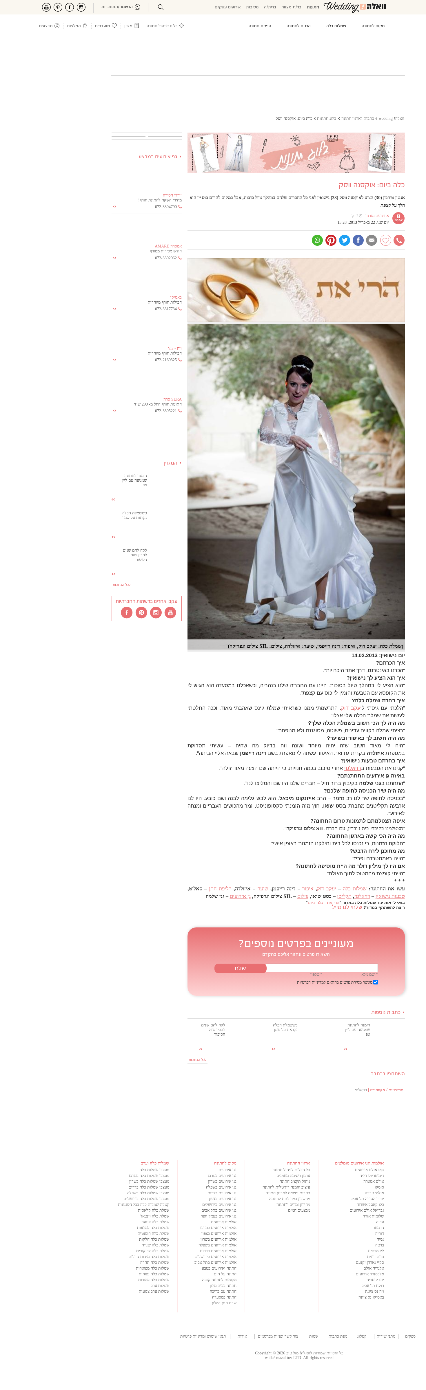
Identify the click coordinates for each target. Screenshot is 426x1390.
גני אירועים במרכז (222, 1175)
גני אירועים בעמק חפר (218, 1216)
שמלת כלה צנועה (155, 1222)
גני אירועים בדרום (221, 1193)
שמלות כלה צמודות (153, 1280)
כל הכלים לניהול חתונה (291, 1170)
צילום (302, 896)
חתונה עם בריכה (223, 1291)
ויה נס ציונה (374, 1291)
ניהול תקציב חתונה (295, 1181)
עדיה (380, 1222)
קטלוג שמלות (361, 1336)
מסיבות (252, 7)
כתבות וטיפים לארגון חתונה (288, 1193)
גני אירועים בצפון (222, 1199)
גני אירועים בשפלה (221, 1187)
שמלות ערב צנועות (154, 1291)
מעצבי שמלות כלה (154, 1170)
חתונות (313, 7)
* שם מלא (369, 974)
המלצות (74, 26)
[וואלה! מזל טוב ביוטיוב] (170, 612)
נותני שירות (386, 1336)
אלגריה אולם (373, 1268)
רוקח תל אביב (373, 1285)
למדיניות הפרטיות (311, 982)
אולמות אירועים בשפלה (217, 1245)
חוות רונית (375, 1257)
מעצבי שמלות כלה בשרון (149, 1181)
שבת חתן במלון (224, 1303)
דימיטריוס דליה (372, 1175)
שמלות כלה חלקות (154, 1239)
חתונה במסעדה (224, 1297)
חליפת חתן (220, 889)
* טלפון (316, 974)
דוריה (379, 1233)
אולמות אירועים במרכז (218, 1228)
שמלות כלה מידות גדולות (149, 1257)
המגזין (170, 463)
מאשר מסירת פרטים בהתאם (334, 982)
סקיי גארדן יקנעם (370, 1262)
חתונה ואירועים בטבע (219, 1268)
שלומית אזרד (373, 1216)
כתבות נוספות (385, 1012)
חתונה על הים (225, 1274)
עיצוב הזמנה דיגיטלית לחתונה (286, 1187)
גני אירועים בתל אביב (219, 1210)
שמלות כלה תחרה (154, 1262)
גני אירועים (227, 1170)
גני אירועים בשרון (222, 1181)
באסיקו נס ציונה (371, 1297)
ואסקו (379, 1187)
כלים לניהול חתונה (162, 26)
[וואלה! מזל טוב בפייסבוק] (127, 612)
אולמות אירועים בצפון (218, 1233)
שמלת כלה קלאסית (153, 1210)
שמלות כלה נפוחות (154, 1274)
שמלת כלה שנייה (155, 1245)
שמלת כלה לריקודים (152, 1251)
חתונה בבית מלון (223, 1285)
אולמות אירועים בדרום (218, 1251)
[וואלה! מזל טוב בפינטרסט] (141, 612)
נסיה (380, 1239)
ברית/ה (270, 7)
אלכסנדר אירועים (370, 1274)
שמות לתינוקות (314, 1336)
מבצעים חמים (299, 1210)
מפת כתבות (338, 1336)
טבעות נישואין (390, 896)
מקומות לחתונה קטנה (219, 1280)
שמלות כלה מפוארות (152, 1268)
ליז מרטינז (376, 1251)
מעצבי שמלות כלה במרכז (149, 1175)
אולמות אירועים (223, 1222)
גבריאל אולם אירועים (367, 1210)
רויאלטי (352, 768)
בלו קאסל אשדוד (370, 1204)
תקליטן (344, 896)
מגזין (128, 26)
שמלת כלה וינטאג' (154, 1216)
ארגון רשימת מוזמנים (293, 1175)
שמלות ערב (160, 1285)
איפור (308, 889)
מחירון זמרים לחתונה (293, 1204)
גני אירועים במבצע (158, 157)
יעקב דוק (351, 708)
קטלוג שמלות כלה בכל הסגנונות (143, 1204)
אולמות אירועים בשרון (218, 1239)
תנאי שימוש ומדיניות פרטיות (203, 1336)
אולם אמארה (373, 1181)
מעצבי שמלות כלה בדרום (149, 1187)
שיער (263, 889)
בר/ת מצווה (291, 7)
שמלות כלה (355, 889)
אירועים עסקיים (228, 7)
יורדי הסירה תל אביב (367, 1199)
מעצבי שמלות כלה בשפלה (148, 1193)
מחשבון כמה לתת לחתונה (289, 1199)
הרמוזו (379, 1228)
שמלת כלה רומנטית (153, 1233)
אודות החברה (242, 1336)
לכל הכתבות (197, 1059)
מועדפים (102, 26)
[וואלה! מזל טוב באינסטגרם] (156, 612)
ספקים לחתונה (410, 1336)
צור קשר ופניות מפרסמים (278, 1336)
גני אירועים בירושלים (219, 1204)
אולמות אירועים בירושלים (215, 1257)
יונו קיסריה (375, 1280)
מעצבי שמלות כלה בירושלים (146, 1199)
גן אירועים (240, 896)
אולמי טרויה (374, 1193)
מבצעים (46, 26)
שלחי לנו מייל (347, 907)
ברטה (379, 1245)
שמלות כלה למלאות (153, 1228)
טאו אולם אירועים (369, 1170)
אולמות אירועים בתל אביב (215, 1262)
